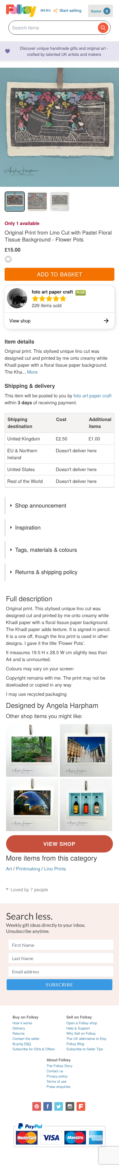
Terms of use (56, 1081)
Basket (99, 11)
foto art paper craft (52, 291)
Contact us (55, 1071)
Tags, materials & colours (46, 549)
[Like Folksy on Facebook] (47, 1106)
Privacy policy (57, 1076)
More (32, 371)
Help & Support (78, 1028)
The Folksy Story (59, 1065)
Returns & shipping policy (46, 572)
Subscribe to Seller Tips (84, 1049)
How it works (22, 1023)
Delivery (18, 1028)
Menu (46, 10)
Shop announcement (40, 505)
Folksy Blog (75, 1043)
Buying (21, 1043)
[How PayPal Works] (59, 1149)
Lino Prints (55, 868)
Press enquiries (58, 1086)
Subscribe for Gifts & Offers (33, 1049)
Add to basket (59, 274)
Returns (18, 1033)
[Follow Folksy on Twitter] (58, 1106)
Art (9, 868)
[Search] (103, 28)
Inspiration (27, 527)
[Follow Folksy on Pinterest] (36, 1106)
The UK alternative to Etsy (86, 1038)
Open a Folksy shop (81, 1023)
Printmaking (28, 868)
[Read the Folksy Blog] (81, 1106)
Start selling (70, 10)
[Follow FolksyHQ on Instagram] (70, 1106)
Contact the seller (25, 1038)
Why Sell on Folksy (81, 1033)
